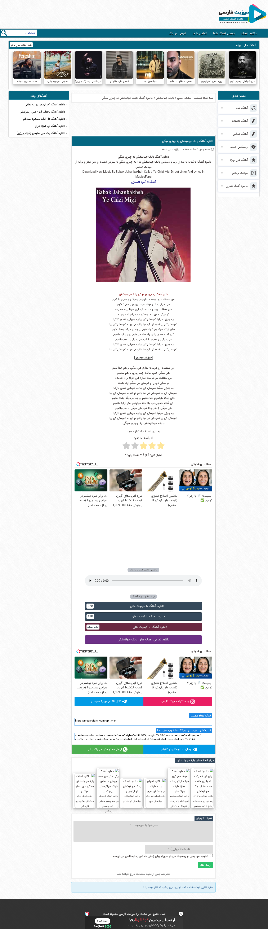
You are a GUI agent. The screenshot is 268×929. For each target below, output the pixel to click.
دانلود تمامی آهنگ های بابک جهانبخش (143, 639)
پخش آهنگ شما (224, 33)
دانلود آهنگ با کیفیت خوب (126, 616)
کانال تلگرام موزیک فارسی (106, 701)
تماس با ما (200, 33)
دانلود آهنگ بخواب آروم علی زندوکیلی (42, 111)
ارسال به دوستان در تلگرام (176, 749)
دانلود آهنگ (248, 33)
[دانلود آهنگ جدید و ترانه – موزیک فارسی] (242, 24)
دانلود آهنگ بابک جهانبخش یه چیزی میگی (187, 141)
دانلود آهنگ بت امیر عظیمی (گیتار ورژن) (41, 133)
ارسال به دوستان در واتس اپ (105, 749)
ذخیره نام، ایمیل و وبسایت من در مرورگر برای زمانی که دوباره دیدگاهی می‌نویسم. (160, 856)
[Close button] (181, 914)
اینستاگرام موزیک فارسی (175, 701)
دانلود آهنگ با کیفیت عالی (126, 606)
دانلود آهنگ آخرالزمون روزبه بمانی (45, 104)
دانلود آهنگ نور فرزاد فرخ (50, 126)
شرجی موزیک (177, 33)
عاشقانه (192, 161)
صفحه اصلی (184, 98)
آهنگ (158, 156)
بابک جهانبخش (165, 98)
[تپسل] (87, 914)
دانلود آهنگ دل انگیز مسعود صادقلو (44, 119)
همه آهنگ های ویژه (21, 45)
